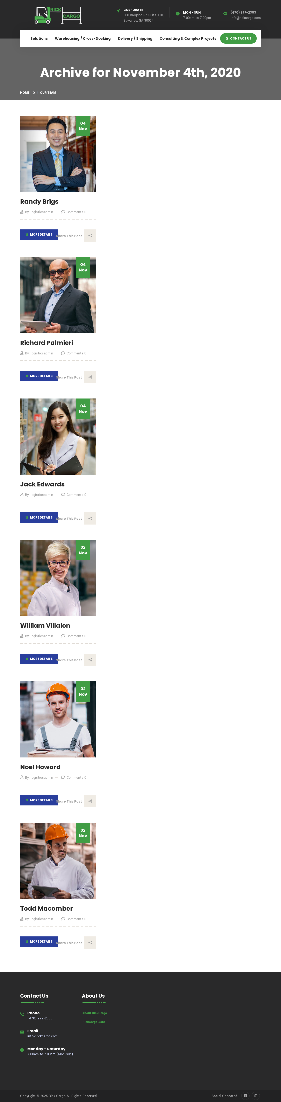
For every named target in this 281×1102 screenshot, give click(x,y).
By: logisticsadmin (39, 212)
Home (25, 92)
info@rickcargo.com (246, 17)
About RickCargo (94, 1013)
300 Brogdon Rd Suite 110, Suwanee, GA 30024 (143, 15)
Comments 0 (76, 212)
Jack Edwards (42, 484)
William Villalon (45, 625)
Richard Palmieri (46, 342)
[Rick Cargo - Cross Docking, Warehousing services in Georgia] (58, 15)
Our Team (48, 92)
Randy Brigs (39, 201)
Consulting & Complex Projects (188, 38)
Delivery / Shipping (135, 38)
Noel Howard (40, 767)
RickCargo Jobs (94, 1022)
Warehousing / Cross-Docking (83, 38)
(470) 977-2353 (243, 12)
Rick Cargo (57, 1096)
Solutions (39, 38)
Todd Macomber (46, 908)
